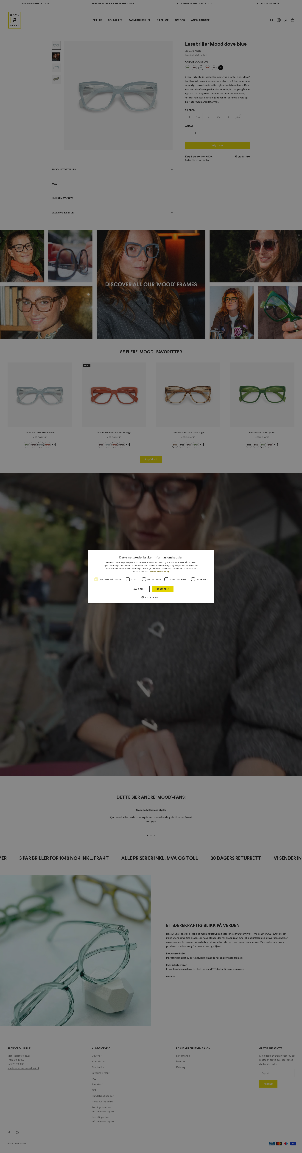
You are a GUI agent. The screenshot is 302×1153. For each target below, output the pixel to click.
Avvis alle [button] (139, 589)
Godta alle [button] (163, 589)
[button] (151, 597)
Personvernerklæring (159, 571)
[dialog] (151, 576)
